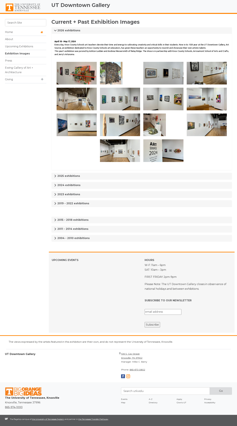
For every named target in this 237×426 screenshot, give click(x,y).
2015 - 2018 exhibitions (73, 219)
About (9, 39)
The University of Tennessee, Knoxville (25, 11)
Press (8, 60)
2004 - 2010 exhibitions (73, 238)
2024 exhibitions (68, 185)
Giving (9, 79)
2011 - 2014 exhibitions (72, 228)
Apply (179, 399)
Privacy (207, 399)
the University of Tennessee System (48, 419)
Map (123, 402)
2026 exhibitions (68, 30)
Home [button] (9, 32)
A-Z (150, 399)
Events (124, 399)
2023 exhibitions (68, 194)
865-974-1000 (14, 407)
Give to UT (181, 402)
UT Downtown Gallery (80, 5)
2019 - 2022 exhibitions (73, 203)
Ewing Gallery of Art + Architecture (19, 70)
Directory (153, 402)
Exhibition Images (17, 53)
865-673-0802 (137, 369)
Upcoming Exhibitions (19, 46)
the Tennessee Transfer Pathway (93, 419)
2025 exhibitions (68, 175)
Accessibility (209, 402)
